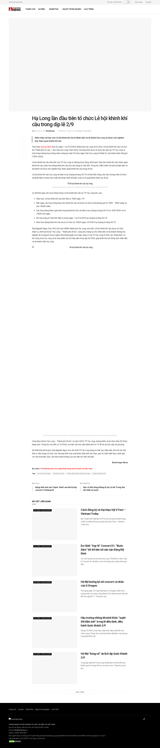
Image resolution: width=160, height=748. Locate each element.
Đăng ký (148, 2)
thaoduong (50, 131)
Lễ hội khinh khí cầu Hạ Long (78, 473)
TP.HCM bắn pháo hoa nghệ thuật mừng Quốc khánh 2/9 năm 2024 (66, 469)
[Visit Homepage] (15, 9)
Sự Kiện (41, 9)
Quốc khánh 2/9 (99, 473)
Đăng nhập (138, 2)
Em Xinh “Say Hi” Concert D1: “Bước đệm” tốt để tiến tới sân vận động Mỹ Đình (102, 549)
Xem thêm (80, 692)
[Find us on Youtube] (150, 719)
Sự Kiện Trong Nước (84, 131)
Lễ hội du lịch (58, 473)
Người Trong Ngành (72, 9)
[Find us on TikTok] (144, 719)
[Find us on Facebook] (141, 719)
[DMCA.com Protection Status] (15, 741)
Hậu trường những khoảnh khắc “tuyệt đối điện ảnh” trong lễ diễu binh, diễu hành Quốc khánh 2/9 (103, 621)
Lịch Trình (89, 9)
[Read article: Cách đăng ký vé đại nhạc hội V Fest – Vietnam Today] (54, 524)
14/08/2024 (62, 131)
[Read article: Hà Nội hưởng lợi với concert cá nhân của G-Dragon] (54, 596)
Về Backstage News (16, 2)
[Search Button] (150, 9)
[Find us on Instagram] (147, 719)
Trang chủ (30, 9)
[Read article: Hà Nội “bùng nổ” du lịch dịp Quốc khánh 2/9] (54, 668)
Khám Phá (53, 9)
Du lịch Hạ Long (44, 473)
